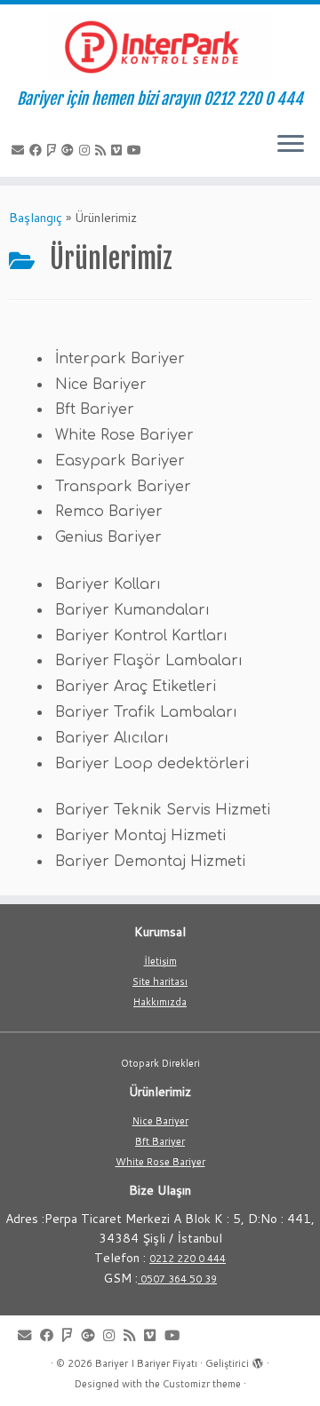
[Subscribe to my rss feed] (103, 150)
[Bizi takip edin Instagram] (87, 150)
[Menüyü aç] (290, 144)
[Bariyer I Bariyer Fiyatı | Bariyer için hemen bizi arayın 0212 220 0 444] (160, 47)
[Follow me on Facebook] (38, 150)
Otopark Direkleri (160, 1063)
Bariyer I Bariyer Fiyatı (146, 1363)
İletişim (160, 961)
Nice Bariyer (160, 1121)
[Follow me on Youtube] (137, 150)
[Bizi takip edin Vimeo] (119, 150)
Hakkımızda (160, 1002)
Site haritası (160, 981)
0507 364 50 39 (177, 1279)
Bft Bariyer (160, 1141)
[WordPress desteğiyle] (258, 1360)
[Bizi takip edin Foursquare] (54, 150)
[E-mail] (20, 150)
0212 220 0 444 (187, 1258)
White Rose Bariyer (160, 1162)
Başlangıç (35, 217)
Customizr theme (202, 1384)
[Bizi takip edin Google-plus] (70, 150)
